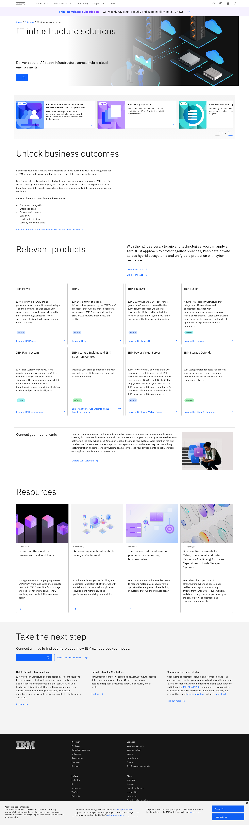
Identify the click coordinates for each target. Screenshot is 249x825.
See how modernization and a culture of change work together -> (49, 229)
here (191, 812)
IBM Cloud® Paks (191, 687)
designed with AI (195, 694)
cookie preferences (123, 809)
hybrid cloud (219, 694)
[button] (228, 3)
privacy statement (115, 815)
